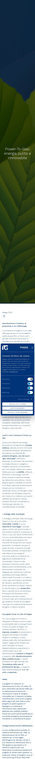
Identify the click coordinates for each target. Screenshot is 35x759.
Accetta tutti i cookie (17, 404)
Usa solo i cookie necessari (17, 412)
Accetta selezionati (17, 408)
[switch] (30, 383)
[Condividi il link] (3, 316)
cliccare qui (13, 371)
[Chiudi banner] (32, 347)
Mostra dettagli (23, 399)
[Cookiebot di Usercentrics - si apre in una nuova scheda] (21, 348)
